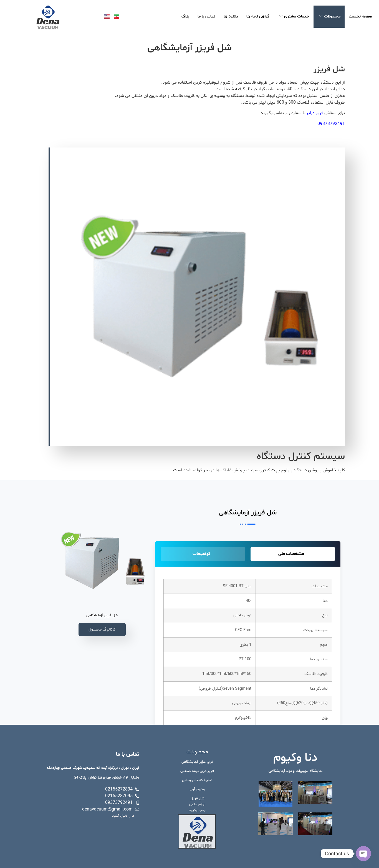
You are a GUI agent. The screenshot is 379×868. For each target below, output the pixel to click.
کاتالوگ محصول (102, 629)
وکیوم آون (197, 789)
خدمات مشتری (296, 16)
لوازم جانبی (197, 804)
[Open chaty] (363, 853)
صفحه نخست (360, 16)
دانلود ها (231, 16)
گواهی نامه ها (257, 16)
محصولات (332, 16)
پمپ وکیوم (197, 810)
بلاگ (185, 16)
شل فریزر (197, 798)
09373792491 (331, 124)
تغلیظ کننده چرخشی (197, 780)
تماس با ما (206, 16)
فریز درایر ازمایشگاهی (197, 761)
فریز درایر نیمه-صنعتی (197, 771)
